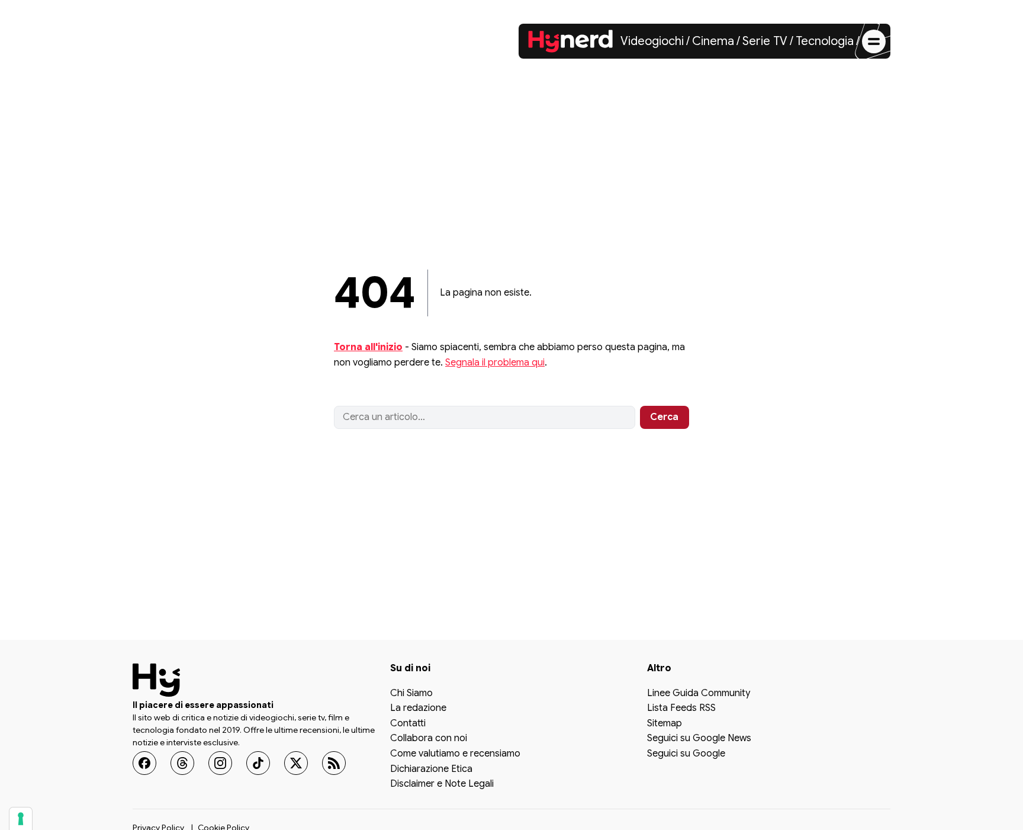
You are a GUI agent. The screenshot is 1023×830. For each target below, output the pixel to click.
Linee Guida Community (698, 693)
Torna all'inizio (368, 347)
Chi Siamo (411, 693)
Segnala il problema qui (495, 362)
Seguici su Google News (699, 738)
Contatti (408, 723)
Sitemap (664, 723)
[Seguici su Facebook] (144, 762)
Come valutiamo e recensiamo (455, 754)
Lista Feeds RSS (681, 708)
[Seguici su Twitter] (296, 762)
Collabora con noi (428, 738)
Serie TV (764, 41)
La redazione (418, 708)
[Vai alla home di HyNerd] (570, 41)
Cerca (664, 417)
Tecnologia (825, 41)
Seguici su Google (686, 754)
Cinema (713, 41)
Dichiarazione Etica (431, 769)
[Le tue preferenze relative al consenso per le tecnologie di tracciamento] (20, 818)
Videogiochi (652, 41)
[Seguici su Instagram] (220, 762)
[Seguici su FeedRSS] (334, 762)
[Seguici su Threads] (182, 762)
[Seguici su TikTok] (258, 762)
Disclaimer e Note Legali (442, 784)
